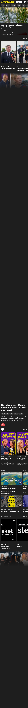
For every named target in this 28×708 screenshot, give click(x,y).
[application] (14, 15)
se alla (25, 38)
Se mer (22, 34)
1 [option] (2, 429)
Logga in (19, 2)
